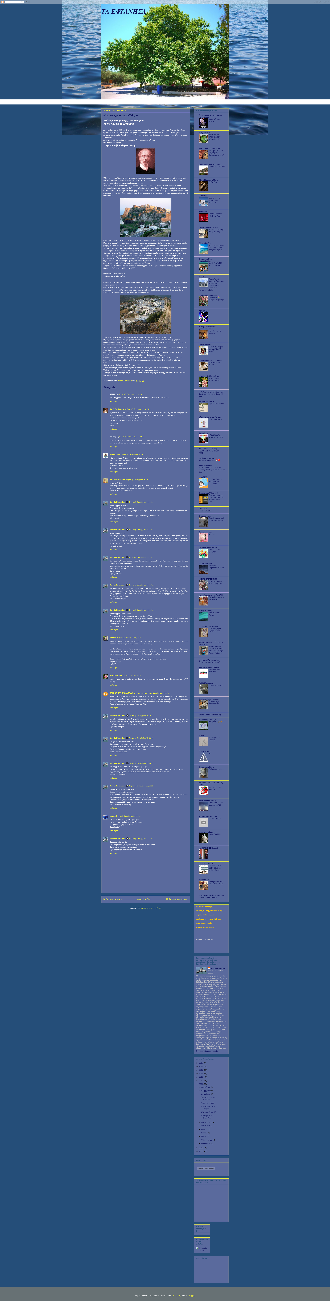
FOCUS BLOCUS (206, 864)
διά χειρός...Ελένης (207, 767)
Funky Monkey (205, 611)
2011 (201, 1084)
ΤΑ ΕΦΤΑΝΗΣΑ (123, 11)
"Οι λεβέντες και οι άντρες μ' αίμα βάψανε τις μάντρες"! (217, 153)
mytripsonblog (205, 563)
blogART (203, 477)
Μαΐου (204, 1136)
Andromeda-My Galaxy (209, 667)
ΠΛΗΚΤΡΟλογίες (206, 683)
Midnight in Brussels (208, 816)
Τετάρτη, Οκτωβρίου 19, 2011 (141, 715)
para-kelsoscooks (117, 479)
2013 (201, 1077)
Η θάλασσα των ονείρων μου (211, 392)
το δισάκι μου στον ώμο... (210, 164)
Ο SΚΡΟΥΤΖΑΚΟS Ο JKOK (210, 360)
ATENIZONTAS (205, 345)
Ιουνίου (204, 1133)
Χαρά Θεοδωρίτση (118, 409)
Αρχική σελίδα (144, 899)
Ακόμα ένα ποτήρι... (216, 769)
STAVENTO (203, 212)
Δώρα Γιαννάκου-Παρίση (210, 715)
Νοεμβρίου (205, 1091)
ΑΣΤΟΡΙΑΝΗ (204, 311)
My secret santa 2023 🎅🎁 (209, 460)
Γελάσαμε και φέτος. (216, 685)
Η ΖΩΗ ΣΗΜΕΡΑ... (206, 511)
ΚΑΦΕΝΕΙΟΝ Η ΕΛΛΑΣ (208, 848)
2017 (201, 1063)
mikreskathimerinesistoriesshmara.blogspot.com (211, 896)
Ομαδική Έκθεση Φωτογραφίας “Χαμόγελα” (215, 481)
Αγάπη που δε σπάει (217, 404)
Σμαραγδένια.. (205, 133)
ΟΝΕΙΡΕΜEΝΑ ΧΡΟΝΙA (208, 227)
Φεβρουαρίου (207, 1140)
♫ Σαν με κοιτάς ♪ (215, 818)
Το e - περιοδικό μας (208, 449)
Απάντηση (114, 401)
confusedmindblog (207, 801)
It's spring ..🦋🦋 (215, 722)
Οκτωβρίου (206, 1094)
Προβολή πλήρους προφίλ (207, 1051)
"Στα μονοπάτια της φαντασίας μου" (207, 328)
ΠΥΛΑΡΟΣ (203, 509)
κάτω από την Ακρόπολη (210, 417)
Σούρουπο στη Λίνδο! (217, 166)
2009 (201, 1151)
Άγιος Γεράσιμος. (207, 1103)
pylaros (113, 638)
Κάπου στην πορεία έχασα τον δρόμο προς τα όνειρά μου (216, 247)
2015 (201, 1070)
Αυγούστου (206, 1126)
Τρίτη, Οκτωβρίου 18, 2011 (130, 675)
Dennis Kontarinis (117, 502)
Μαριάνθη (114, 675)
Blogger (191, 1296)
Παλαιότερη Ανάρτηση (177, 899)
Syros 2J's (203, 433)
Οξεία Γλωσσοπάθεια (208, 180)
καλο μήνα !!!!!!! (215, 834)
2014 (201, 1073)
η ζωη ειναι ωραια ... (208, 295)
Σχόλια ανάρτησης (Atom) (151, 908)
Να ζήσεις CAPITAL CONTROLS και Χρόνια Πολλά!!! (216, 868)
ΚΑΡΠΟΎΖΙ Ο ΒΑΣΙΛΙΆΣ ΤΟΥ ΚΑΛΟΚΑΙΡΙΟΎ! (215, 137)
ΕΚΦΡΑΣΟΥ (204, 196)
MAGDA (202, 277)
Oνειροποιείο (205, 516)
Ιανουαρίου (206, 1143)
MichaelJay (176, 1296)
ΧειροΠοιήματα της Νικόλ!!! (211, 595)
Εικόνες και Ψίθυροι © (208, 493)
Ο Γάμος (212, 534)
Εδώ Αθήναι (204, 879)
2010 (201, 1148)
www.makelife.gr (206, 465)
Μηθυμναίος (115, 454)
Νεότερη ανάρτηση (112, 899)
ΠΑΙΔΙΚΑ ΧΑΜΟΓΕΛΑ (208, 548)
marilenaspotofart (206, 458)
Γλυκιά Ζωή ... (205, 243)
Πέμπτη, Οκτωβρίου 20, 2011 (141, 786)
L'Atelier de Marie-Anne (209, 376)
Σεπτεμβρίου (206, 1122)
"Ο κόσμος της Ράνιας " (209, 626)
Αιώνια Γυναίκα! (206, 532)
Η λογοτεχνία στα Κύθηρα (208, 1107)
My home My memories (209, 660)
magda (113, 816)
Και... (211, 753)
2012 (201, 1081)
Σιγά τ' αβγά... (205, 751)
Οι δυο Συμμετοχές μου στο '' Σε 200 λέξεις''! (216, 349)
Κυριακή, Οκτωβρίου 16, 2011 (131, 394)
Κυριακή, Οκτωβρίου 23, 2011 (128, 816)
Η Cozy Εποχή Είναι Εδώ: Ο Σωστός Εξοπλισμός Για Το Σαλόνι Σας (212, 470)
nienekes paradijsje (207, 720)
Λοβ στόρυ (213, 182)
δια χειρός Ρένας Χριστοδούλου (206, 260)
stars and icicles (206, 832)
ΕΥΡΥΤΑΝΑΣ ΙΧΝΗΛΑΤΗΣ (209, 148)
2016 (201, 1066)
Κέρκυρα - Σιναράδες (209, 1112)
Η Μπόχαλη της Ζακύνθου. (207, 1117)
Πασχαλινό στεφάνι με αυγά (209, 662)
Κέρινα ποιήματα (206, 401)
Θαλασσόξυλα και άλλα (209, 699)
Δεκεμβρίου (206, 1087)
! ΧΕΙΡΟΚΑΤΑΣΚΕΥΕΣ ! (208, 579)
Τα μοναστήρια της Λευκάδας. (208, 1098)
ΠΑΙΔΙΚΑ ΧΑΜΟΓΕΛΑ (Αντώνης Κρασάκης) (128, 693)
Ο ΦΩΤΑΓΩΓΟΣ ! (215, 419)
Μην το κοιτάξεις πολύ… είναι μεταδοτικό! (215, 200)
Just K (202, 735)
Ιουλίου (204, 1129)
